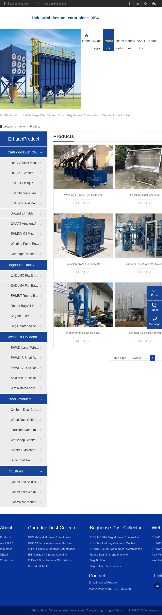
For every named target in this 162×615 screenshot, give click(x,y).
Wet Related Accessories (25, 388)
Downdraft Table (22, 213)
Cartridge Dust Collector (24, 152)
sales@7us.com (108, 582)
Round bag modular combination (79, 115)
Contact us (6, 560)
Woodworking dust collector (83, 332)
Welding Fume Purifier (25, 243)
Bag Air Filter (20, 316)
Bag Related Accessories (25, 326)
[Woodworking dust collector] (83, 305)
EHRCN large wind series (38, 115)
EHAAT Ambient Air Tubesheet (25, 223)
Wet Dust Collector (22, 337)
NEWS (4, 554)
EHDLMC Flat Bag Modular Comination (25, 275)
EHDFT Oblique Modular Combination (25, 183)
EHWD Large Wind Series (25, 347)
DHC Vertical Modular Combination (25, 163)
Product (35, 126)
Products (5, 537)
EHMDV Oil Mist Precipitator (25, 233)
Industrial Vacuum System (25, 430)
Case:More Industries (25, 502)
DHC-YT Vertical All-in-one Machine (25, 173)
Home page (119, 357)
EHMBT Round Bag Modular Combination (25, 295)
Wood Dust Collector (25, 419)
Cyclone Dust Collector (25, 409)
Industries (15, 471)
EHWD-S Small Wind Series (25, 357)
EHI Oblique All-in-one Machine (25, 193)
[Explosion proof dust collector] (83, 236)
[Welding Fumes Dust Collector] (83, 167)
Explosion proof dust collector (83, 263)
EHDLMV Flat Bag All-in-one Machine (25, 285)
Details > (83, 203)
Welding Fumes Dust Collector (83, 194)
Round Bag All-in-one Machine (25, 306)
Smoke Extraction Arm (25, 450)
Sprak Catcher (21, 460)
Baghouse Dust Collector (24, 265)
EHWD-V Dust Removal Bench (25, 368)
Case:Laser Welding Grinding (25, 492)
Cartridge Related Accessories (25, 254)
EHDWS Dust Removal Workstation (25, 203)
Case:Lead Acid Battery (25, 482)
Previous (136, 357)
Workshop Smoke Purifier (25, 440)
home (22, 126)
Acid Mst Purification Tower (25, 378)
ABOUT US (7, 543)
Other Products (19, 399)
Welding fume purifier (116, 115)
